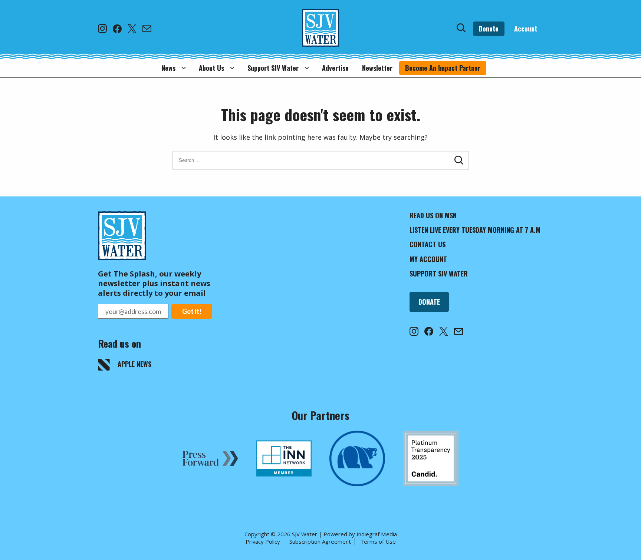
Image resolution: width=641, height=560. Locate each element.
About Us (211, 68)
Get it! (191, 311)
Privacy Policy (263, 541)
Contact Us (428, 244)
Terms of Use (378, 541)
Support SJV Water (273, 68)
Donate (489, 28)
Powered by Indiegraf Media (360, 534)
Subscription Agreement (320, 541)
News (168, 68)
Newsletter (377, 68)
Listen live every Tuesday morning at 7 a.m (475, 230)
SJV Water (304, 534)
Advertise (335, 68)
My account (428, 259)
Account (525, 28)
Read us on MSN (433, 215)
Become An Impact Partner (442, 68)
